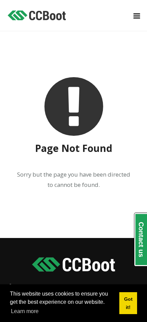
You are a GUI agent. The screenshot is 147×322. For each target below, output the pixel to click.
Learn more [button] (25, 311)
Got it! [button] (128, 303)
